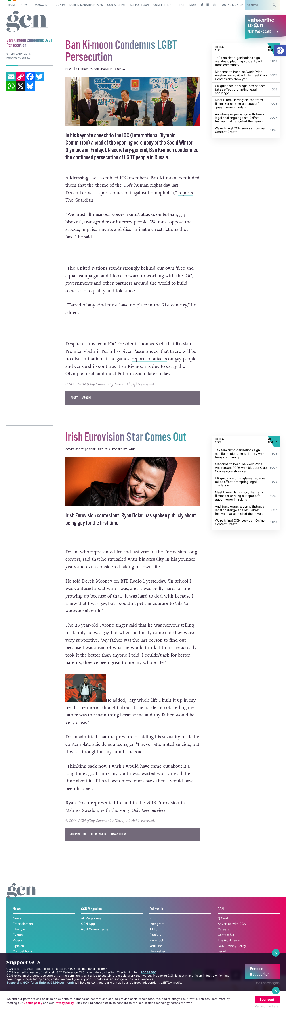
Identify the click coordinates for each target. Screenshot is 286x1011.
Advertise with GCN (232, 924)
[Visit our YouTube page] (214, 5)
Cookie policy (32, 1003)
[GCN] (21, 895)
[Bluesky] (30, 86)
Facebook (156, 940)
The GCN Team (229, 940)
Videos (18, 940)
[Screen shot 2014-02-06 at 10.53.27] (132, 481)
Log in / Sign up (232, 4)
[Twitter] (39, 76)
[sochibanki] (132, 101)
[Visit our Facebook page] (208, 5)
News (24, 4)
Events (18, 935)
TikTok (154, 929)
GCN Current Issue (94, 929)
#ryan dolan (119, 834)
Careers (223, 929)
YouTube (155, 946)
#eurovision (98, 834)
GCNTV (60, 4)
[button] (280, 50)
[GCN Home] (27, 21)
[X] (20, 86)
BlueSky (155, 935)
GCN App (88, 924)
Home (12, 4)
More (193, 4)
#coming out (78, 834)
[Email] (11, 76)
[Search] (274, 5)
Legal (222, 951)
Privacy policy (64, 1003)
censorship (85, 366)
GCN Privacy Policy (232, 946)
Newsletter (157, 951)
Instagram (156, 924)
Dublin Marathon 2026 (86, 4)
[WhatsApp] (11, 86)
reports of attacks (149, 359)
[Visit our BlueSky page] (201, 5)
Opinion (18, 946)
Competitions (163, 4)
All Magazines (91, 918)
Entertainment (23, 924)
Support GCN (139, 4)
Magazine (42, 4)
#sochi (86, 398)
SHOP (181, 4)
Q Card (223, 918)
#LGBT (74, 398)
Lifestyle (19, 929)
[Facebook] (30, 76)
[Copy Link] (20, 76)
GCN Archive (116, 4)
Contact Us (226, 935)
